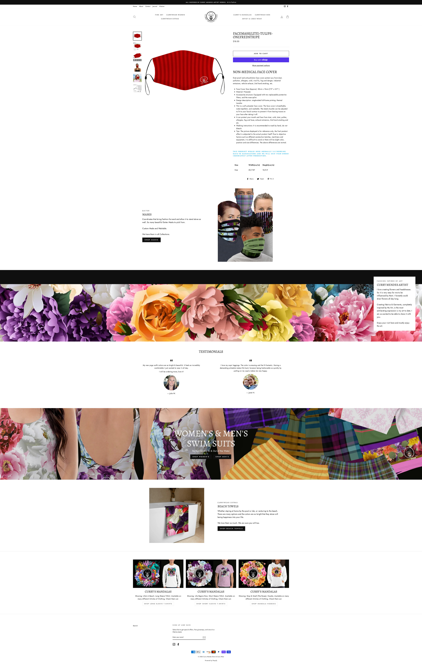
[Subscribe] (204, 637)
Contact (147, 6)
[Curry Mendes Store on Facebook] (178, 644)
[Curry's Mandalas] (158, 574)
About (141, 6)
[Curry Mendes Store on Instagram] (174, 644)
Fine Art (159, 15)
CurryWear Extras (170, 19)
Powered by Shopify (211, 661)
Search (135, 626)
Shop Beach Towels (231, 528)
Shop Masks (151, 240)
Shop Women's (201, 457)
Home (135, 6)
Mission (161, 6)
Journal (155, 6)
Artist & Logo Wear (252, 19)
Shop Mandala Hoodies (264, 604)
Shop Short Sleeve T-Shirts (211, 604)
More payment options (261, 65)
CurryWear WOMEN (175, 15)
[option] (268, 2)
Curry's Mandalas (243, 15)
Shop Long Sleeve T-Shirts (158, 604)
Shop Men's (222, 457)
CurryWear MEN (262, 15)
